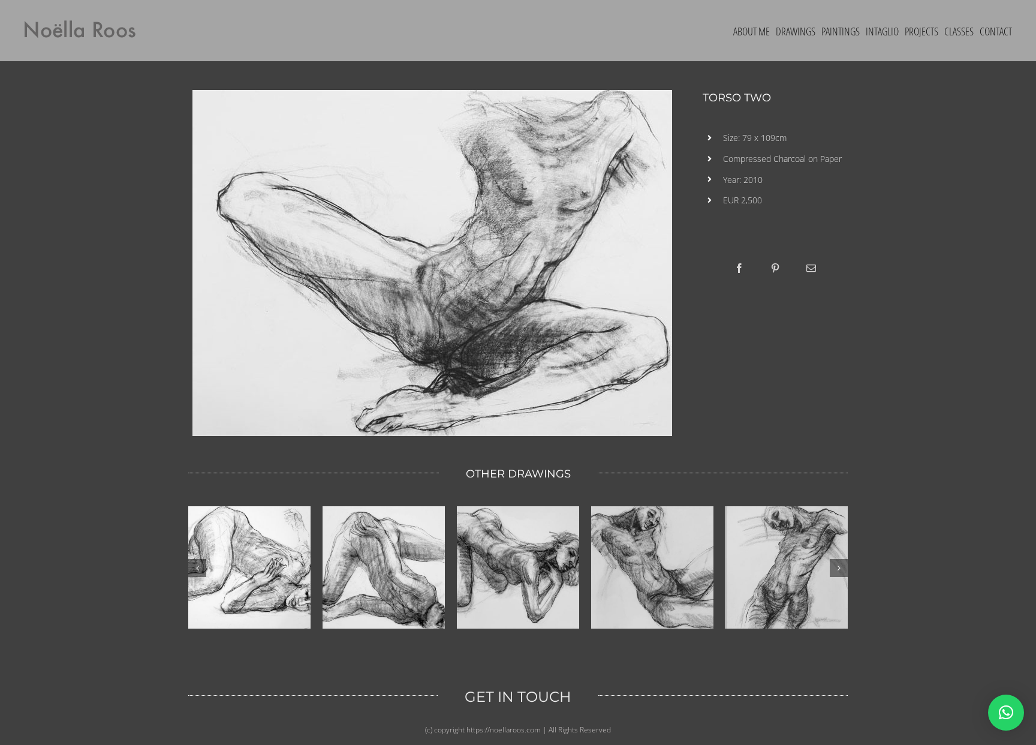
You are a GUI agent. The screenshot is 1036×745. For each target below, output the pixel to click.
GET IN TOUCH (518, 696)
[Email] (811, 268)
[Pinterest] (775, 268)
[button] (1006, 713)
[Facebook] (739, 268)
